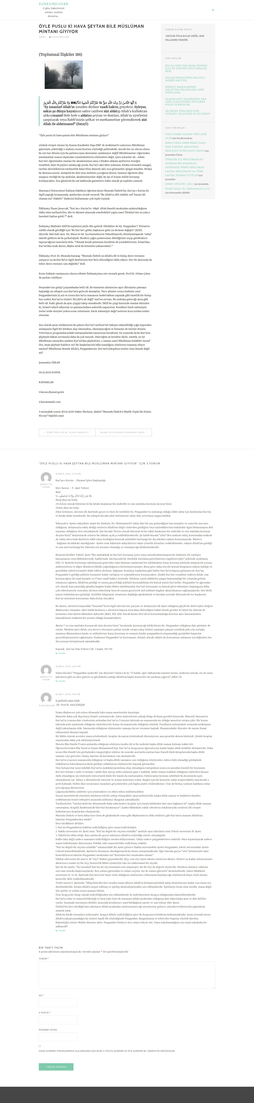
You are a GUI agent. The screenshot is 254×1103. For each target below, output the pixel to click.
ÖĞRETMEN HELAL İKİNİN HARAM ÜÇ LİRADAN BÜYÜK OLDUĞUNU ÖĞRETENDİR (71, 432)
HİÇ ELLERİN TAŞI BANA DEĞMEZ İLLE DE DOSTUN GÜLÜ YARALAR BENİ (186, 68)
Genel (42, 37)
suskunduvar (60, 37)
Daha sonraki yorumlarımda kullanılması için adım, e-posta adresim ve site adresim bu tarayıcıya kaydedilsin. (107, 1051)
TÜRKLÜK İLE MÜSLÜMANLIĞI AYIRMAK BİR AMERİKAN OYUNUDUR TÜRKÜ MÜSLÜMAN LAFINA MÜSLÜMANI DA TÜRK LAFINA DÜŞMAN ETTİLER (184, 167)
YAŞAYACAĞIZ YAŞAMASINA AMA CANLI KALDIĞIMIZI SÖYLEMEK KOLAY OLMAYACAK (186, 102)
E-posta (44, 1012)
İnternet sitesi (48, 1029)
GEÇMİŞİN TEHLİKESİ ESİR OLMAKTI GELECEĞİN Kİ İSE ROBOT (187, 112)
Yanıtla (61, 653)
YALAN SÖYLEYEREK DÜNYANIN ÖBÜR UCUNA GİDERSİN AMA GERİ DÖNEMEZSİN (126, 432)
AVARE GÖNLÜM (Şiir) (179, 184)
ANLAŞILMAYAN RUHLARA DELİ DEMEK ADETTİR (185, 79)
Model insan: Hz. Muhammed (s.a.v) (187, 188)
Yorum (44, 958)
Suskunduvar (53, 4)
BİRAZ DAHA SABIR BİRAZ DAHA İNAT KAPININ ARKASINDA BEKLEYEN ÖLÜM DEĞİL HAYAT (185, 146)
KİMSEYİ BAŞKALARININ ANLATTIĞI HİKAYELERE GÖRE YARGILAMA (184, 90)
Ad (41, 995)
